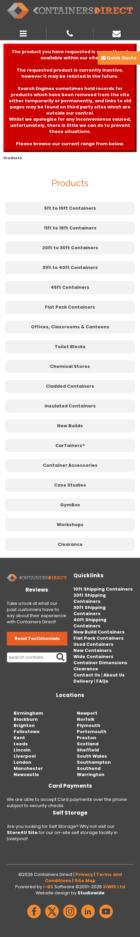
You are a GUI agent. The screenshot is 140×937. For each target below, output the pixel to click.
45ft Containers (70, 287)
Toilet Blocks (70, 346)
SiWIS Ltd (114, 887)
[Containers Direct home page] (70, 10)
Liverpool (25, 756)
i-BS (48, 887)
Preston (86, 738)
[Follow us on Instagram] (70, 918)
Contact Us (86, 675)
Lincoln (22, 750)
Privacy (84, 874)
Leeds (21, 744)
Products (12, 158)
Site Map (84, 880)
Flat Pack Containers (70, 307)
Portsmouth (91, 731)
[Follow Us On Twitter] (51, 918)
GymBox (70, 505)
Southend (89, 768)
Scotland (88, 744)
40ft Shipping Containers (89, 623)
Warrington (90, 774)
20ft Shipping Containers (89, 598)
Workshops (70, 524)
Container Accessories (70, 465)
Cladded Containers (70, 386)
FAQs (102, 681)
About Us (114, 675)
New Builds (70, 426)
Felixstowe (27, 731)
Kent (19, 738)
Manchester (28, 768)
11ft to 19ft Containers (70, 228)
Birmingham (28, 713)
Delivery (83, 681)
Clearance (70, 544)
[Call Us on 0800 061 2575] (70, 32)
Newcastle (26, 774)
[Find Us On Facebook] (33, 918)
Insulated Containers (70, 406)
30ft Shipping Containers (89, 610)
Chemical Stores (70, 366)
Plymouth (88, 725)
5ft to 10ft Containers (70, 208)
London (22, 762)
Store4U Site (22, 832)
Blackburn (26, 719)
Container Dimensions (100, 663)
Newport (87, 713)
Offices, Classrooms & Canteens (70, 327)
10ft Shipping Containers (103, 589)
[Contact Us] (116, 32)
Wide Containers (93, 656)
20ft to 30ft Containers (70, 248)
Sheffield (88, 750)
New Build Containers (99, 632)
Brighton (24, 725)
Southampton (94, 762)
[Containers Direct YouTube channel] (106, 918)
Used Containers (93, 644)
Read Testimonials (37, 638)
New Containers (92, 650)
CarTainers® (70, 445)
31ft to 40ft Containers (70, 267)
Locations (70, 695)
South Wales (92, 756)
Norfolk (85, 719)
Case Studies (70, 485)
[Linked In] (88, 918)
